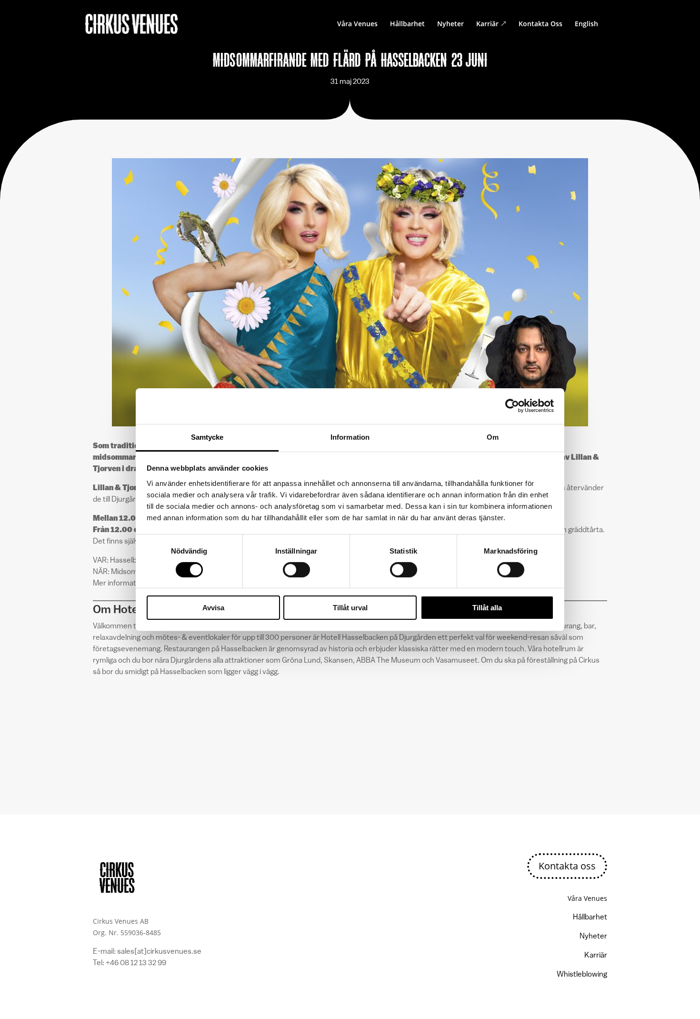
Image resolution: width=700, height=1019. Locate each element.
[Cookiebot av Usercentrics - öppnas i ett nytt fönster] (512, 406)
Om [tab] (493, 437)
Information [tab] (350, 437)
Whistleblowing (582, 975)
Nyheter (450, 24)
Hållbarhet (407, 24)
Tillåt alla (487, 608)
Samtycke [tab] (207, 437)
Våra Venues (357, 24)
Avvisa (213, 608)
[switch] (296, 569)
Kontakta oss (567, 865)
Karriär (491, 24)
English (586, 24)
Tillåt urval (350, 608)
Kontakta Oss (540, 24)
